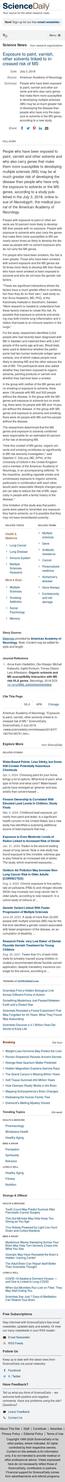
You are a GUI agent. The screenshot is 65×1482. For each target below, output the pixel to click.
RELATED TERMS (47, 525)
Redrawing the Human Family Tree (27, 1097)
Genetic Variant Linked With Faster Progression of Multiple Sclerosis (26, 910)
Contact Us (15, 1418)
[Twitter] (28, 128)
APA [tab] (39, 704)
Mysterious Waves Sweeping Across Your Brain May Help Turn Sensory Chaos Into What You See (32, 1245)
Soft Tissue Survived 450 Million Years (30, 1080)
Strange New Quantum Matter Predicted (30, 1062)
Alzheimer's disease (49, 579)
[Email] (46, 128)
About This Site (10, 1429)
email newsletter (49, 22)
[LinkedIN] (40, 128)
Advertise (56, 1429)
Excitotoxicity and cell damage (50, 598)
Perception (12, 1149)
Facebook (14, 1370)
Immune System (20, 558)
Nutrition (10, 1184)
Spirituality (12, 1155)
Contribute (39, 1429)
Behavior (11, 1161)
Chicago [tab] (53, 704)
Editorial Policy (33, 1434)
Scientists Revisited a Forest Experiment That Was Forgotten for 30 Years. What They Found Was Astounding (32, 1014)
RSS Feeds (15, 1343)
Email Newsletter (19, 1337)
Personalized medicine (50, 568)
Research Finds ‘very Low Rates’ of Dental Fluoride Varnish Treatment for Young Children (32, 945)
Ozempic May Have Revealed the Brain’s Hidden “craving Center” (31, 1256)
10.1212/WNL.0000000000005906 (29, 685)
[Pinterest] (34, 128)
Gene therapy (51, 587)
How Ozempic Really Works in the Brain (31, 1085)
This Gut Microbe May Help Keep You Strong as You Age (29, 1220)
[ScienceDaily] (26, 6)
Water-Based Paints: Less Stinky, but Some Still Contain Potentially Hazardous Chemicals (32, 766)
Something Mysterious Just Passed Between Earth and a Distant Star (31, 1002)
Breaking (9, 1042)
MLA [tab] (27, 704)
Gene (45, 543)
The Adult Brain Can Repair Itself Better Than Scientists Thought (30, 1265)
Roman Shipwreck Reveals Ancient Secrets (33, 1057)
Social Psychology (17, 610)
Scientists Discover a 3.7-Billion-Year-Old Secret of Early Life (29, 1027)
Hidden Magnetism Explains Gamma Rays (32, 1068)
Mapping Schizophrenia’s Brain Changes (31, 1091)
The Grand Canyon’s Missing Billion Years (32, 1074)
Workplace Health (16, 1131)
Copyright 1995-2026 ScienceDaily (28, 1439)
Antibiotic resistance (48, 552)
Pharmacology (14, 1126)
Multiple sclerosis (48, 535)
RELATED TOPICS (14, 525)
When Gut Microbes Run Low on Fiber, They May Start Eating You (33, 1289)
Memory (15, 618)
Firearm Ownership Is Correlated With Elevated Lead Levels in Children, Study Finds (30, 803)
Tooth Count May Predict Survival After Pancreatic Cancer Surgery (30, 1211)
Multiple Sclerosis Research (16, 568)
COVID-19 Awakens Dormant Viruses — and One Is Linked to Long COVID (31, 1280)
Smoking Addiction (16, 600)
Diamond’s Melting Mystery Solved (27, 1103)
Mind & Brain (13, 580)
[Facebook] (22, 128)
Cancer (47, 560)
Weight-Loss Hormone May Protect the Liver (33, 1051)
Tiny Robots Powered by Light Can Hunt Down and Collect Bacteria (31, 1229)
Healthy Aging (14, 1137)
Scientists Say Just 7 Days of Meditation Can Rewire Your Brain (31, 1298)
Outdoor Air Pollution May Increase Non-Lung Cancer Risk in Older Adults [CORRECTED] (30, 874)
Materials (8, 638)
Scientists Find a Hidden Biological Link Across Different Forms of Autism (28, 992)
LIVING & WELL (10, 1167)
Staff (26, 1429)
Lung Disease (19, 551)
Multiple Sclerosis (16, 589)
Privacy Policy (11, 1434)
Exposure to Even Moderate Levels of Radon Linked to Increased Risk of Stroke (31, 839)
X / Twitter (14, 1376)
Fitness (10, 1178)
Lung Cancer (18, 545)
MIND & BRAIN (10, 1143)
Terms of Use (55, 1434)
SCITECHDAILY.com (28, 981)
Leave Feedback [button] (19, 1412)
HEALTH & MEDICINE (14, 1120)
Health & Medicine (11, 536)
